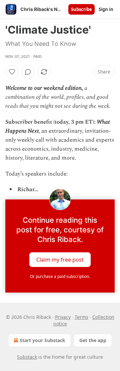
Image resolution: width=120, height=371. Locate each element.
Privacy (63, 317)
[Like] (12, 71)
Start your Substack (42, 340)
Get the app (92, 340)
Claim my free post (60, 259)
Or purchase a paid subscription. (60, 276)
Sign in (106, 9)
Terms (81, 317)
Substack (27, 357)
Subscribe (81, 9)
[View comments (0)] (28, 71)
